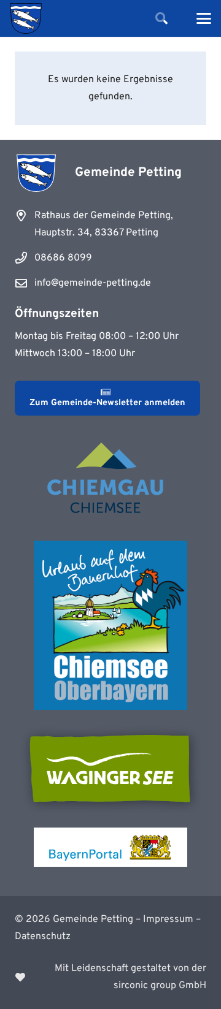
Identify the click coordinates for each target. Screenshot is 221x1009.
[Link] (110, 977)
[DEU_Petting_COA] (26, 18)
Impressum (168, 919)
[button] (161, 18)
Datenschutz (43, 937)
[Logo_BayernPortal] (110, 847)
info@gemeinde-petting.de (92, 283)
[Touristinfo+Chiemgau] (110, 480)
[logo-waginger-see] (110, 769)
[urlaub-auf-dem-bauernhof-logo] (110, 625)
